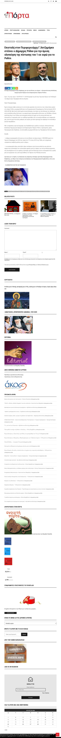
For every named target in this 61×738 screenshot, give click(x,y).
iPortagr (10, 191)
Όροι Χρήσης (25, 33)
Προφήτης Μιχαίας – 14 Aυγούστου (13, 484)
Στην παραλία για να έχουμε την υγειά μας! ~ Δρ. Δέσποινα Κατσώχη (20, 501)
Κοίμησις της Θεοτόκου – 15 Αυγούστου (14, 480)
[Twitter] (11, 87)
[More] (16, 87)
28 (38, 724)
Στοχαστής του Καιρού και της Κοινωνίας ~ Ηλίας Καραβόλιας (19, 464)
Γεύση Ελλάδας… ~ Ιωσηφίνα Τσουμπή (13, 442)
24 (8, 724)
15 (45, 719)
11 (15, 719)
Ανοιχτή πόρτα (10, 41)
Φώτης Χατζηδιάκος (44, 191)
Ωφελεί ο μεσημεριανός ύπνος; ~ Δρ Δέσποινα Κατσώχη (17, 411)
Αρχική (6, 30)
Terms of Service (42, 264)
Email (24, 252)
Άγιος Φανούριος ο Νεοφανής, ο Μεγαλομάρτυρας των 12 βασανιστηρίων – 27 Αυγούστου (26, 437)
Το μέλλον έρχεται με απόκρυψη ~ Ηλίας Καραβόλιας (17, 497)
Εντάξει (2, 737)
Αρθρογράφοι (8, 33)
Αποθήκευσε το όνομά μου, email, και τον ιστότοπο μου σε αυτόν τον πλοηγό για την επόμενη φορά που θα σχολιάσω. (29, 259)
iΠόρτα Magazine (14, 30)
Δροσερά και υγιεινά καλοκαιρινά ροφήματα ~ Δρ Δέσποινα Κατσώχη (21, 407)
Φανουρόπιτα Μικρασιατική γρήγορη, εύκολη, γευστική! (17, 446)
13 (30, 719)
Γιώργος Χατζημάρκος (22, 191)
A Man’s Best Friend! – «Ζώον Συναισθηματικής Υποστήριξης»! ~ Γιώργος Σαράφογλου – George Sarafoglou (30, 419)
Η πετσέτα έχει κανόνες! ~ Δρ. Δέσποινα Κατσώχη (16, 460)
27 (30, 724)
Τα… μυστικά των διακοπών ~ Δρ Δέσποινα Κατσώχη (17, 425)
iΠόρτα (15, 191)
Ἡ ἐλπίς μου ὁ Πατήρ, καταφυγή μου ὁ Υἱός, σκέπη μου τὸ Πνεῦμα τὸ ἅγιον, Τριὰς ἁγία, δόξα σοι (30, 287)
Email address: (30, 687)
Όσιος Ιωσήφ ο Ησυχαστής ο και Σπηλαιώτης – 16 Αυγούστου (19, 476)
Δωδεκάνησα (41, 30)
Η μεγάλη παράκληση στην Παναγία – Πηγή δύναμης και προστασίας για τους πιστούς (24, 489)
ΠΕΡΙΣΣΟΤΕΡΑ (10, 613)
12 (23, 719)
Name (5, 252)
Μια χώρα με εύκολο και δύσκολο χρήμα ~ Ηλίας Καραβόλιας (19, 493)
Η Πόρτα (31, 191)
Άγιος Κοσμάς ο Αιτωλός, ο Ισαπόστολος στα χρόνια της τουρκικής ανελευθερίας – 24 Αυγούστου (28, 450)
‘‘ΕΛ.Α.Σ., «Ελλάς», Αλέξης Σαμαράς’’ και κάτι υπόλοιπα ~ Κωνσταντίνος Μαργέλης (24, 403)
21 (38, 722)
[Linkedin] (8, 87)
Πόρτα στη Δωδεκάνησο (23, 41)
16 (52, 719)
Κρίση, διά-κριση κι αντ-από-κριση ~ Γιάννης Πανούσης (17, 399)
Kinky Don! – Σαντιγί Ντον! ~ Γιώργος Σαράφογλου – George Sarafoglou (21, 455)
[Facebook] (6, 87)
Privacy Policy (32, 264)
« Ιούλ (5, 730)
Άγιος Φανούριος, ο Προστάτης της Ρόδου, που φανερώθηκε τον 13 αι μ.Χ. (22, 433)
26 (23, 724)
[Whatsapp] (13, 87)
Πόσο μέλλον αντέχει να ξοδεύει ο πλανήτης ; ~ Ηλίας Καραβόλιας (20, 429)
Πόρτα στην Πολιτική (39, 41)
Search (24, 634)
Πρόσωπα (29, 30)
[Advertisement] (43, 14)
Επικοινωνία (17, 33)
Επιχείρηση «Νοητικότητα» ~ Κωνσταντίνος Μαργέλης (17, 472)
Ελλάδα (23, 30)
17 (8, 722)
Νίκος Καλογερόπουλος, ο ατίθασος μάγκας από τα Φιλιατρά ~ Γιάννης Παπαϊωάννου (24, 468)
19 (23, 722)
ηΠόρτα (36, 191)
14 (38, 719)
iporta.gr (36, 43)
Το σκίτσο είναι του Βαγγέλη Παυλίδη (14, 365)
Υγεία (48, 30)
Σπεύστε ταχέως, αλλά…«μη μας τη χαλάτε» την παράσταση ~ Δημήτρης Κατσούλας (24, 415)
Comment (6, 228)
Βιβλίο (35, 30)
